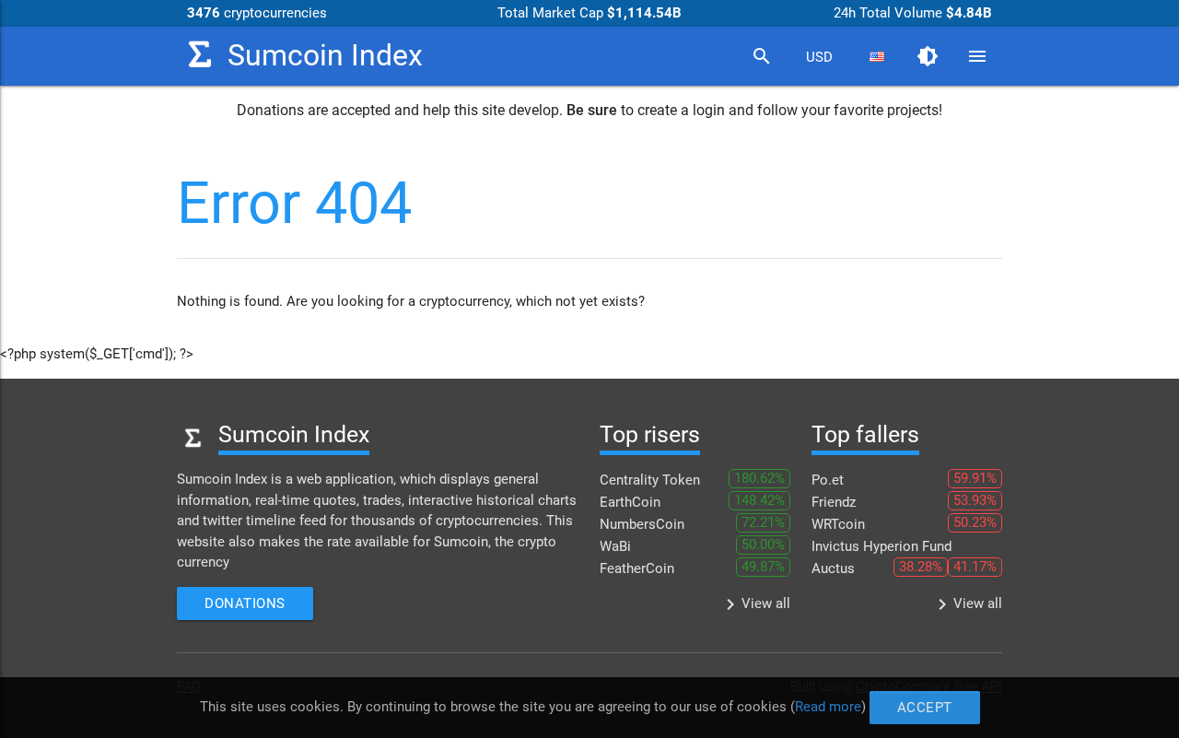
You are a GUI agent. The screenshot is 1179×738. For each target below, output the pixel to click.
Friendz (833, 502)
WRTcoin (838, 524)
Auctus (833, 568)
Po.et (827, 480)
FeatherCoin (637, 568)
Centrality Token (650, 480)
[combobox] (819, 57)
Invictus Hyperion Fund (881, 546)
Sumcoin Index (325, 56)
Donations (245, 603)
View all (754, 604)
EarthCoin (630, 502)
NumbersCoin (642, 524)
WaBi (615, 546)
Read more (828, 706)
